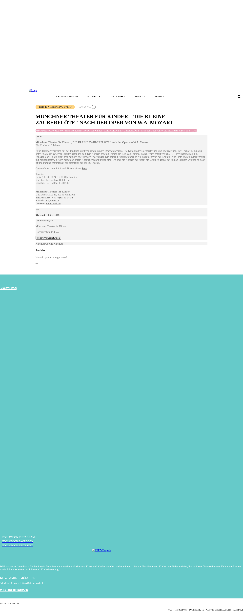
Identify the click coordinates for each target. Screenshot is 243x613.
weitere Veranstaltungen (48, 238)
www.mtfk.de (53, 203)
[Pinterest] (91, 90)
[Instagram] (84, 90)
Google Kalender (54, 243)
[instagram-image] (40, 333)
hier (84, 168)
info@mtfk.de (52, 200)
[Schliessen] (37, 263)
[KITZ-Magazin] (121, 555)
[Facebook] (76, 90)
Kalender (40, 243)
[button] (239, 97)
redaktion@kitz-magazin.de (31, 583)
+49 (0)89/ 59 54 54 (62, 197)
